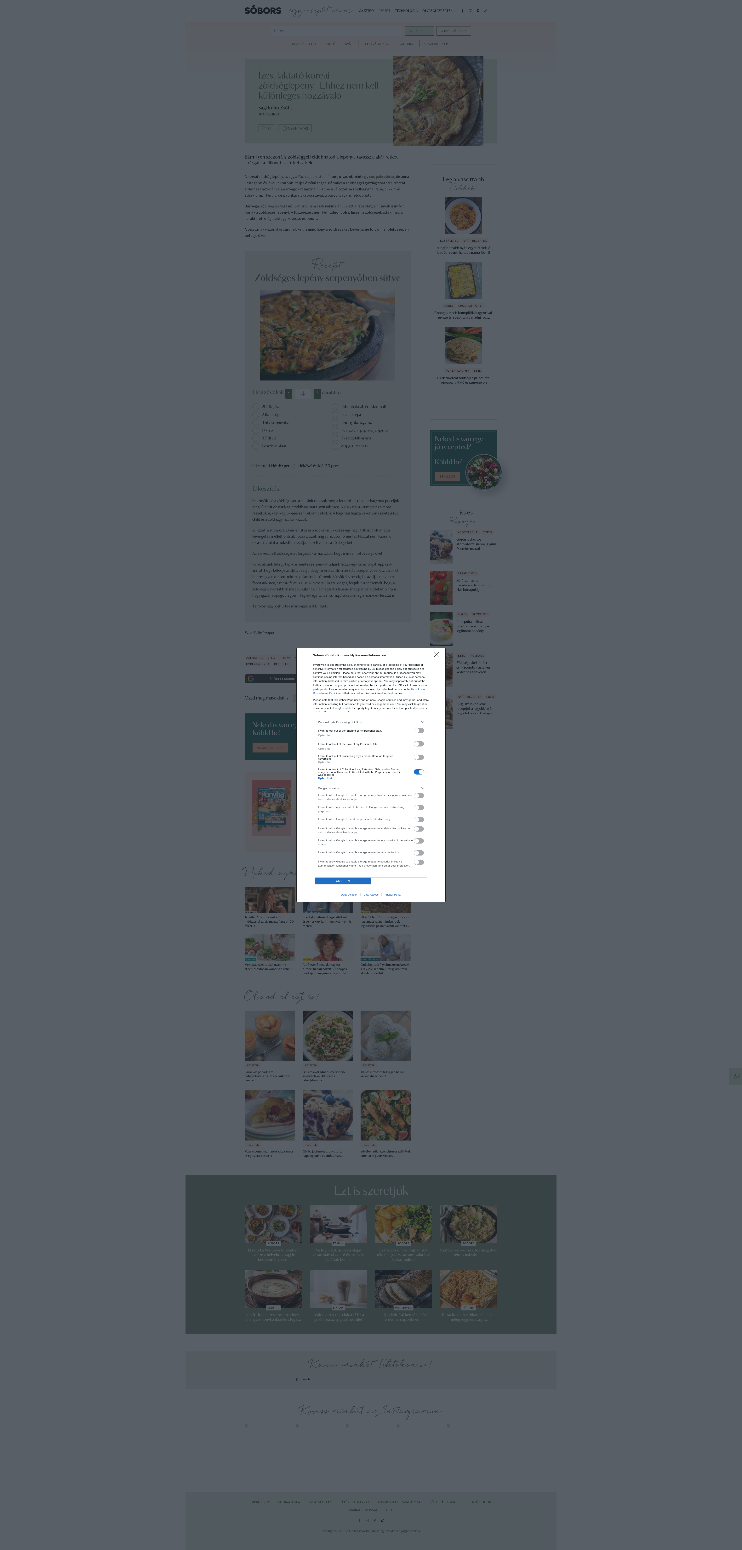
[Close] (438, 655)
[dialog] (371, 775)
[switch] (419, 730)
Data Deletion (349, 894)
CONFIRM (343, 880)
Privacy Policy (393, 894)
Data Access (371, 894)
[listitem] (371, 722)
